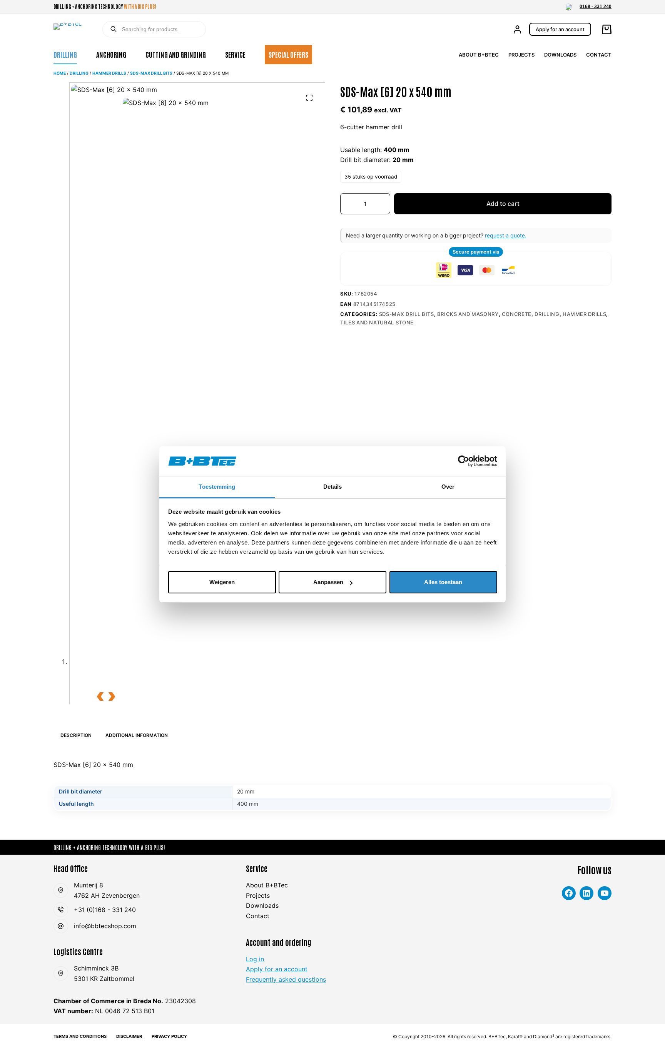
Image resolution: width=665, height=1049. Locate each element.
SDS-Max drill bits (151, 73)
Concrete (516, 314)
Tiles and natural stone (377, 322)
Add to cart (503, 203)
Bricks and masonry (468, 314)
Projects (521, 55)
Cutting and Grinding (175, 54)
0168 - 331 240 (596, 6)
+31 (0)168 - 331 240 (105, 910)
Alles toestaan (443, 582)
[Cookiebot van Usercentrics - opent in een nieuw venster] (463, 461)
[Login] (517, 29)
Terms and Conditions (80, 1036)
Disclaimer (129, 1036)
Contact (599, 55)
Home (59, 73)
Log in (255, 959)
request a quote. (505, 235)
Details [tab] (332, 486)
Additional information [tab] (136, 735)
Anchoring (111, 54)
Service (235, 54)
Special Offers (288, 54)
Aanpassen (328, 582)
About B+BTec (479, 55)
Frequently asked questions (286, 979)
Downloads (560, 55)
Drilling (65, 54)
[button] (568, 7)
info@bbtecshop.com (105, 926)
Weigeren (222, 582)
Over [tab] (447, 486)
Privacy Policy (169, 1036)
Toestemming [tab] (217, 486)
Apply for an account (560, 29)
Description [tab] (76, 735)
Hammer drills (109, 73)
